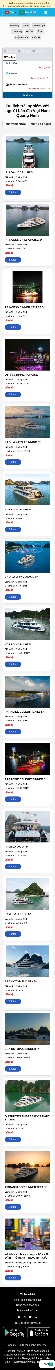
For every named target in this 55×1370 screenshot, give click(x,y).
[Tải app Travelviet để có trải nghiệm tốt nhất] (15, 1333)
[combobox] (26, 78)
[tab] (10, 51)
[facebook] (19, 1317)
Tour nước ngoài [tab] (40, 123)
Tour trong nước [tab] (15, 123)
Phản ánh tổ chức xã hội (27, 1299)
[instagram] (25, 1317)
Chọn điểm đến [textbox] (37, 78)
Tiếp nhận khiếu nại (27, 1310)
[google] (36, 1317)
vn (11, 12)
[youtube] (30, 1317)
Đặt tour (13, 192)
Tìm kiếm (28, 95)
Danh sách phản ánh (27, 1305)
